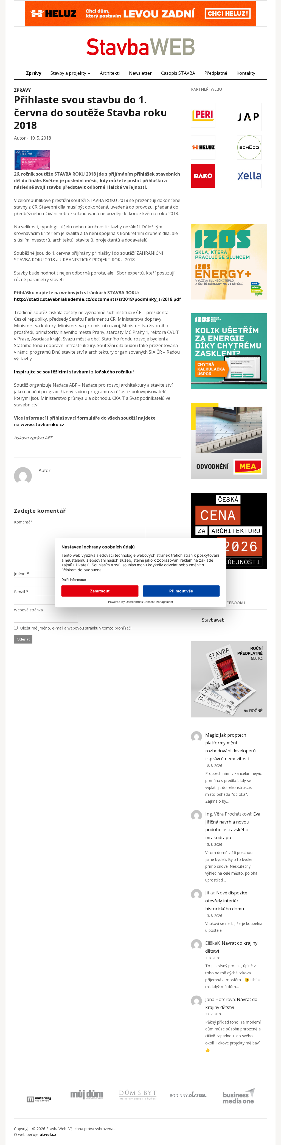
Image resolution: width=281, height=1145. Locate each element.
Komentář (23, 522)
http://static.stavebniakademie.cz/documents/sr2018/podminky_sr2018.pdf (97, 299)
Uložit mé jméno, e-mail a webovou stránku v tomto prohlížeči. (76, 628)
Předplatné (215, 73)
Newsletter (140, 73)
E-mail (19, 591)
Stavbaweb (213, 620)
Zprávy (33, 73)
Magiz (211, 735)
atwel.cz (48, 1134)
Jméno (20, 573)
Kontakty (246, 73)
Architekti (110, 73)
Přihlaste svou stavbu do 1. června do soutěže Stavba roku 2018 (90, 112)
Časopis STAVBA (178, 73)
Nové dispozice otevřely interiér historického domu (226, 901)
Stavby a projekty (68, 73)
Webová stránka (28, 609)
